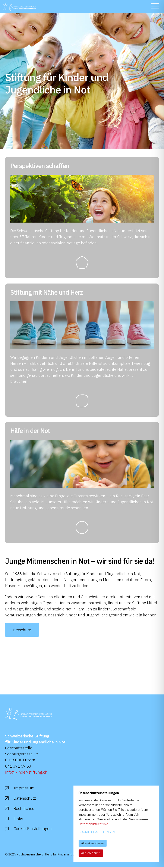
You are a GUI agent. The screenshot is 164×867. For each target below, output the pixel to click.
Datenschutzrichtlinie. (94, 824)
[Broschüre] (22, 635)
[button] (155, 6)
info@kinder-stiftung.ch (26, 772)
